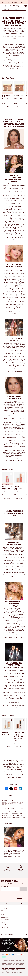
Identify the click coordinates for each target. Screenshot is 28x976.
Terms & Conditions (20, 968)
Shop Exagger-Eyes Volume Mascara (14, 572)
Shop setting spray (14, 702)
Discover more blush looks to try (14, 460)
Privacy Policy (19, 898)
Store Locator (4, 917)
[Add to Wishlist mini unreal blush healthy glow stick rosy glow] (11, 474)
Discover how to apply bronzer (14, 371)
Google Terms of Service (15, 972)
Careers (3, 922)
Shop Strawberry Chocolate (14, 635)
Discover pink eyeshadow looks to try (14, 772)
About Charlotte (5, 919)
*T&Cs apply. (4, 893)
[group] (7, 95)
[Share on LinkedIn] (20, 788)
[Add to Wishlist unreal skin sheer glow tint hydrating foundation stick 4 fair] (23, 720)
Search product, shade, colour (12, 9)
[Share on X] (11, 788)
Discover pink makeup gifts (14, 777)
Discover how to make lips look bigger (14, 637)
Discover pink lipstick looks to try (14, 774)
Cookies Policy (4, 927)
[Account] (21, 5)
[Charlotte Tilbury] (14, 6)
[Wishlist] (5, 6)
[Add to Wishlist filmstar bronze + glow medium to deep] (23, 82)
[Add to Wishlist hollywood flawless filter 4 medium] (11, 720)
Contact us (21, 965)
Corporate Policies (6, 969)
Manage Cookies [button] (14, 969)
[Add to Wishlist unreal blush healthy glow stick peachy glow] (23, 474)
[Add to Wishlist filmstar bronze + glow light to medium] (11, 82)
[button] (3, 9)
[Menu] (2, 6)
